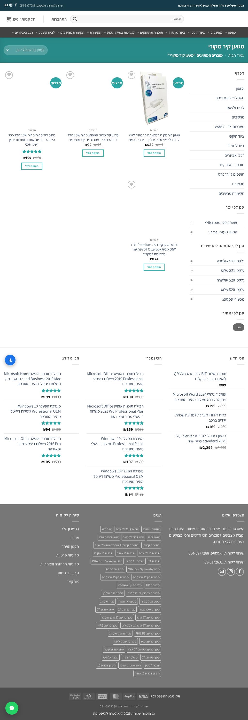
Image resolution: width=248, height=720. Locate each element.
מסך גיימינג (107, 601)
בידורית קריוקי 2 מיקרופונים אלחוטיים (117, 545)
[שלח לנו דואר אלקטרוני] (6, 5)
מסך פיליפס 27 (151, 657)
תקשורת (95, 32)
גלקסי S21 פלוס (232, 270)
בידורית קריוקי (151, 545)
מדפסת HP (153, 585)
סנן (238, 327)
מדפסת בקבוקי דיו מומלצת (143, 593)
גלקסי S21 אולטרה (230, 261)
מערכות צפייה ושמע (120, 32)
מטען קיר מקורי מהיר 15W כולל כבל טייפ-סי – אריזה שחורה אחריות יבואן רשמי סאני (31, 140)
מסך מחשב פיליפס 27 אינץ (144, 649)
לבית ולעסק (47, 32)
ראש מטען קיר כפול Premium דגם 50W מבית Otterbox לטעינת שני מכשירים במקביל (154, 249)
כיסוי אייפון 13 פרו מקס (115, 577)
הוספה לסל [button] (154, 153)
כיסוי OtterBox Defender (107, 561)
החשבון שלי (70, 529)
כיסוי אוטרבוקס (115, 569)
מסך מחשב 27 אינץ (148, 617)
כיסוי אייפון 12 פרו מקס (146, 577)
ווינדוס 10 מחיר (126, 553)
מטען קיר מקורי (127, 601)
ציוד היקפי (198, 32)
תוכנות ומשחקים (151, 32)
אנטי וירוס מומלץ (109, 537)
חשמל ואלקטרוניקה (230, 98)
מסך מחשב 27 (105, 609)
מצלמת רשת (130, 657)
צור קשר (73, 581)
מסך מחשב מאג (150, 641)
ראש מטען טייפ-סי (130, 665)
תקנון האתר (70, 546)
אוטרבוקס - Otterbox (221, 222)
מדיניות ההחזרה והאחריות (59, 564)
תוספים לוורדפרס (231, 174)
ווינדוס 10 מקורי (103, 553)
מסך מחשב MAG (107, 625)
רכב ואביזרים (24, 32)
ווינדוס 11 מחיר (135, 561)
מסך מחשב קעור (114, 649)
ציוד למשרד (177, 32)
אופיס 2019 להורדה (127, 529)
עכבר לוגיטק (152, 665)
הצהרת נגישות (68, 572)
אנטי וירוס (154, 537)
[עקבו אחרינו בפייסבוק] (15, 5)
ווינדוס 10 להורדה (149, 553)
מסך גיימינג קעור (150, 609)
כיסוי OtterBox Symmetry (144, 569)
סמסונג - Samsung (222, 232)
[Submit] (74, 19)
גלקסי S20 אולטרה (230, 280)
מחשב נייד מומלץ (112, 593)
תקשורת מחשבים (72, 32)
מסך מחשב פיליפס (125, 641)
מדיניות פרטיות (67, 555)
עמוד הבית (236, 55)
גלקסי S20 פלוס (232, 289)
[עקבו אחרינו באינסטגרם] (10, 5)
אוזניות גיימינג (151, 529)
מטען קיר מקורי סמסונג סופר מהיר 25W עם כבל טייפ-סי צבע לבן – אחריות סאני (154, 137)
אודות (74, 537)
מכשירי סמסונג (233, 299)
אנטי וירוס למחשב (133, 537)
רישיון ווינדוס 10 (106, 665)
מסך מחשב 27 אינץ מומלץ (116, 617)
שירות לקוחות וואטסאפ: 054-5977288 (41, 5)
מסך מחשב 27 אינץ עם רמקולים (141, 625)
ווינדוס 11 (154, 561)
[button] (59, 19)
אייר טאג (107, 529)
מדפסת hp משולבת (130, 585)
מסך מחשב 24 (126, 609)
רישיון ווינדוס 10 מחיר (147, 673)
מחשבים (216, 32)
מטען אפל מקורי (150, 601)
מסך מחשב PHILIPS (147, 633)
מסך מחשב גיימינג (120, 633)
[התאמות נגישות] (10, 360)
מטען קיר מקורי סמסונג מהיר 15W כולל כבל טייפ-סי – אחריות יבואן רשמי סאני (93, 137)
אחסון (232, 32)
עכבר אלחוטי (110, 657)
